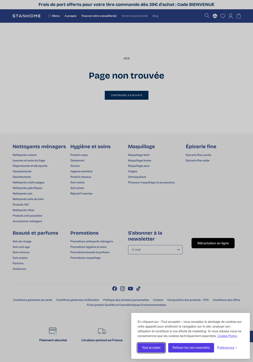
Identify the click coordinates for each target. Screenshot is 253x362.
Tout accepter (151, 347)
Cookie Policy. (227, 336)
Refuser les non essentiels (191, 347)
